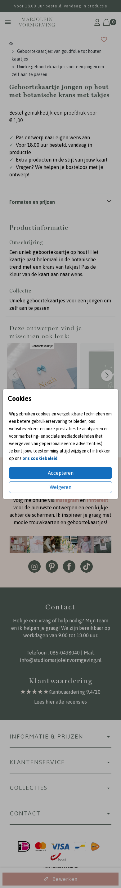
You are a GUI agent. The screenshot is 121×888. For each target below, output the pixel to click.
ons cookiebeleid (39, 458)
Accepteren (61, 473)
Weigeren (60, 487)
